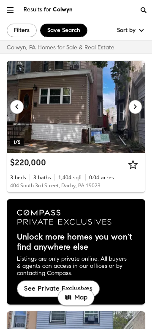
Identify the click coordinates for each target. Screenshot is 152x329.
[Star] (133, 164)
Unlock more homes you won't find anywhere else (74, 242)
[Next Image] (135, 106)
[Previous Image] (17, 106)
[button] (10, 10)
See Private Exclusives (58, 288)
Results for (48, 9)
